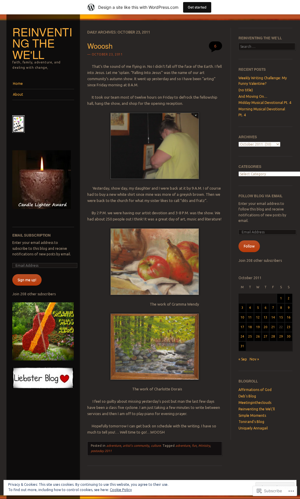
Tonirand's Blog (251, 422)
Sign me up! (27, 280)
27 (265, 336)
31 (242, 346)
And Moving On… (252, 96)
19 (258, 327)
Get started (197, 7)
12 (258, 317)
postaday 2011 (101, 451)
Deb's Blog (247, 396)
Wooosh (99, 46)
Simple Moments (252, 415)
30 (288, 336)
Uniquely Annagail (253, 428)
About (18, 94)
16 (288, 317)
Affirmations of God (255, 390)
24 (242, 336)
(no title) (245, 90)
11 (250, 317)
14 (273, 317)
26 (258, 336)
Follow (249, 246)
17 (242, 327)
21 (273, 327)
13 (265, 317)
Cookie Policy (121, 490)
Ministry (204, 445)
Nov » (254, 359)
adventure (113, 445)
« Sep (242, 359)
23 (288, 327)
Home (18, 83)
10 (242, 317)
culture (156, 445)
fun (194, 445)
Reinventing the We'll (42, 42)
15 (281, 317)
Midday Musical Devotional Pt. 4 (264, 102)
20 (265, 327)
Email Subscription (31, 235)
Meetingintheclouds (254, 402)
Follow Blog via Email (260, 195)
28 (273, 336)
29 (281, 336)
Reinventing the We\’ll (256, 409)
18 (250, 327)
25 (250, 336)
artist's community (136, 445)
